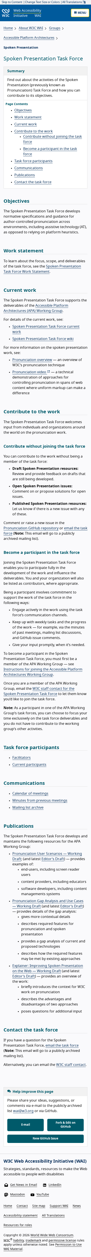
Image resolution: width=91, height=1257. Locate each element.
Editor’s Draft (53, 859)
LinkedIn (55, 1185)
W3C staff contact (71, 1065)
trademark (33, 1240)
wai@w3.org (23, 1111)
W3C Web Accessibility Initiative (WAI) (45, 1161)
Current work (25, 124)
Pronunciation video (29, 372)
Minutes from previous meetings (39, 800)
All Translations (72, 2)
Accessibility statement (21, 1215)
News (77, 1206)
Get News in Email (23, 1185)
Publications (24, 175)
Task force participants (33, 161)
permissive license (62, 1240)
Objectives (23, 110)
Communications (28, 168)
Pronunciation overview (32, 360)
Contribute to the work (33, 131)
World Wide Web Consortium (51, 1235)
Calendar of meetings (30, 793)
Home (8, 28)
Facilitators (21, 757)
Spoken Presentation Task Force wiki (43, 339)
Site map (38, 1206)
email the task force (62, 1045)
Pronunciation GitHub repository (31, 528)
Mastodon (17, 1194)
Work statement (28, 117)
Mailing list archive (28, 807)
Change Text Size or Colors (42, 2)
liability (18, 1240)
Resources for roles (18, 1225)
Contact (22, 1206)
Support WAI (59, 1206)
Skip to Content (12, 2)
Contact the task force (32, 182)
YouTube (42, 1194)
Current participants (29, 764)
